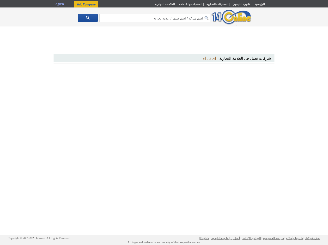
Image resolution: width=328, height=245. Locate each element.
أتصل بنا (235, 238)
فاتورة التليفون (241, 4)
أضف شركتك (312, 238)
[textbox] (154, 18)
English (59, 4)
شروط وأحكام (294, 238)
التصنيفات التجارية (217, 4)
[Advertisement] (295, 103)
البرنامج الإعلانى (251, 238)
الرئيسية (260, 4)
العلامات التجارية (165, 4)
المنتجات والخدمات (190, 4)
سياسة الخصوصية (273, 238)
